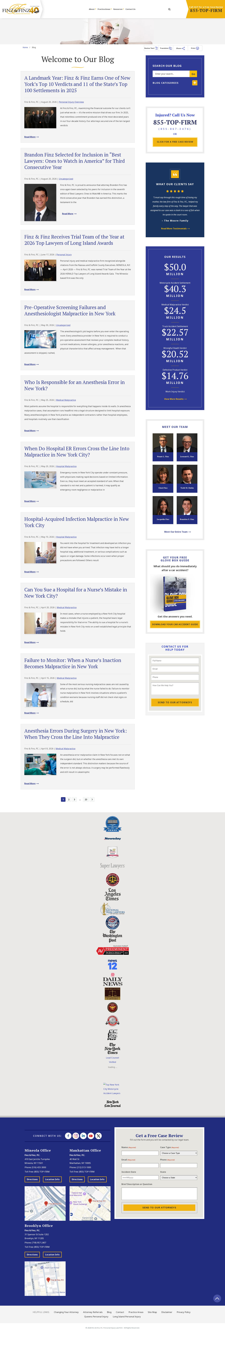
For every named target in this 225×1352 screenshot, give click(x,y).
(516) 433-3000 (39, 1167)
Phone (167, 1159)
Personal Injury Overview (71, 102)
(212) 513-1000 (84, 1167)
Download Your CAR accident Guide (175, 624)
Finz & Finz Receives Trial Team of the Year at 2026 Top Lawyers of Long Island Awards (74, 239)
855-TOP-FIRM (206, 10)
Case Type (169, 1147)
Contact (120, 1312)
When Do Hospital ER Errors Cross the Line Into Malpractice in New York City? (76, 451)
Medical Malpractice (66, 400)
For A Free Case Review (175, 141)
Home (25, 47)
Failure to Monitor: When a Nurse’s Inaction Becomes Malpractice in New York (72, 663)
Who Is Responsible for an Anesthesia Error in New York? (74, 385)
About (92, 9)
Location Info (52, 1179)
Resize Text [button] (149, 48)
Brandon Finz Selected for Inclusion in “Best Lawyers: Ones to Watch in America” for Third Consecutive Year (74, 160)
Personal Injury (64, 254)
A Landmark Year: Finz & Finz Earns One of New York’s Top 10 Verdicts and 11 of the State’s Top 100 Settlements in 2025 (77, 84)
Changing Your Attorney (66, 1312)
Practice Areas (104, 9)
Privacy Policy (183, 1312)
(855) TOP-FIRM (42, 1171)
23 (86, 799)
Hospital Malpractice (66, 466)
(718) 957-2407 (39, 1242)
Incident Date (128, 1171)
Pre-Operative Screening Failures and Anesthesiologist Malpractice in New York (69, 310)
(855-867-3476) (174, 129)
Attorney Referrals (92, 1312)
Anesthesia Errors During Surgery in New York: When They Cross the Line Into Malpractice (75, 733)
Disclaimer (166, 1312)
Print (193, 48)
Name (128, 1147)
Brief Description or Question (136, 1184)
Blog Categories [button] (166, 82)
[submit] (169, 9)
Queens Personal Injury (96, 1316)
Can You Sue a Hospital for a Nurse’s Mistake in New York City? (75, 592)
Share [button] (179, 48)
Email (128, 1159)
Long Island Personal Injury (127, 1316)
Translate (164, 48)
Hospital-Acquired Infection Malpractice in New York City (76, 522)
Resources (118, 9)
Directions (32, 1179)
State (163, 1171)
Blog (109, 1312)
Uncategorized (66, 178)
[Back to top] (217, 1298)
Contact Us (130, 9)
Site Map (152, 1312)
